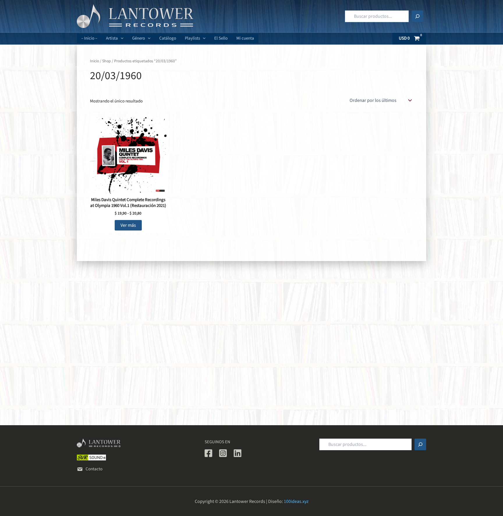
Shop (106, 61)
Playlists (192, 38)
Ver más (128, 225)
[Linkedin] (237, 453)
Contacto (94, 469)
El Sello (221, 38)
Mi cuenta (245, 38)
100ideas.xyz (296, 501)
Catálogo (167, 38)
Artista (112, 38)
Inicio (94, 61)
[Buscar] (417, 16)
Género (138, 38)
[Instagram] (223, 453)
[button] (120, 38)
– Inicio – (89, 38)
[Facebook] (208, 453)
